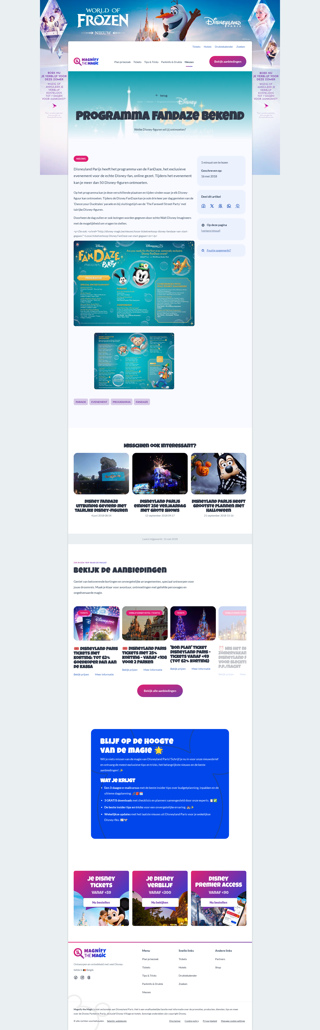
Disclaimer (175, 1021)
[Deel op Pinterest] (238, 205)
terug (163, 95)
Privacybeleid (210, 1021)
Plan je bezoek (122, 61)
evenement (99, 401)
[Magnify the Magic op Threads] (89, 978)
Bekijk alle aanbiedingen (160, 691)
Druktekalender (224, 46)
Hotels (208, 46)
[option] (97, 641)
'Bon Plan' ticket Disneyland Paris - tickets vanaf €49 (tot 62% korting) (190, 655)
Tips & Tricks (151, 61)
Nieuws (189, 61)
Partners (220, 959)
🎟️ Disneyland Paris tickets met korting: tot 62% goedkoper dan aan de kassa (96, 658)
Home (140, 101)
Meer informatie (104, 674)
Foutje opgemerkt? (218, 250)
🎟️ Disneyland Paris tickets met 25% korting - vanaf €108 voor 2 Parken (144, 656)
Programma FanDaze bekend (160, 117)
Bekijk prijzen (81, 674)
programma (121, 401)
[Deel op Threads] (221, 205)
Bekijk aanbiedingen (227, 61)
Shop (218, 967)
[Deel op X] (213, 205)
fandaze (142, 401)
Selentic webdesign (117, 1021)
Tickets (196, 46)
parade (81, 401)
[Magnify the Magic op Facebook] (76, 978)
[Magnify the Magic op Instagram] (82, 978)
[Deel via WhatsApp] (229, 205)
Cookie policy (192, 1021)
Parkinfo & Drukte (171, 61)
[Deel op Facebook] (204, 205)
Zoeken (240, 46)
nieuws (81, 158)
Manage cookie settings (233, 1021)
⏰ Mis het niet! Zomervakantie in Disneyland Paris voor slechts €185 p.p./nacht (238, 658)
